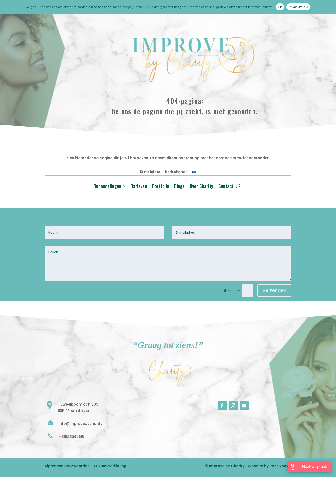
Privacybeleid (298, 7)
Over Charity (201, 186)
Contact (226, 186)
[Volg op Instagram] (233, 405)
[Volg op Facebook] (222, 405)
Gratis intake (150, 172)
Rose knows (280, 466)
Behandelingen (107, 186)
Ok (280, 7)
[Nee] (330, 7)
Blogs (179, 186)
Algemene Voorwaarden (67, 466)
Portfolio (160, 186)
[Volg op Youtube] (244, 405)
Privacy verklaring (110, 466)
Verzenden (274, 290)
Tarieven (139, 186)
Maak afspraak (176, 172)
